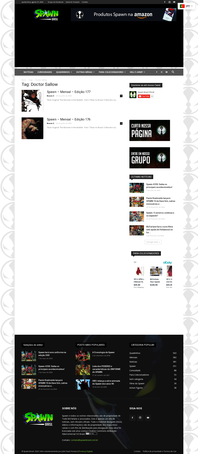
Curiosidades (44, 72)
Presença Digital (85, 451)
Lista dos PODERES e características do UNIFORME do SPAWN (106, 369)
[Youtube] (174, 2)
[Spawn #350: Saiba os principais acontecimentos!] (136, 188)
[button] (172, 72)
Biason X (50, 96)
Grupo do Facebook (55, 2)
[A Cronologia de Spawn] (83, 356)
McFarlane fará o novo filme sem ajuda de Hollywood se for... (159, 230)
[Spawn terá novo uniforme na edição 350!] (29, 356)
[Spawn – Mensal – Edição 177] (32, 101)
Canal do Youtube (72, 2)
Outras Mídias (84, 72)
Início (24, 80)
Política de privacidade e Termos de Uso (159, 451)
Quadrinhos (63, 72)
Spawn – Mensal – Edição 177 (68, 92)
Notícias (28, 72)
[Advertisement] (99, 47)
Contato (85, 2)
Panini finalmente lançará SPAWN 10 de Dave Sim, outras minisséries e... (160, 201)
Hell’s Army (136, 72)
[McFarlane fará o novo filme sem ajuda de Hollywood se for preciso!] (136, 230)
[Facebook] (164, 2)
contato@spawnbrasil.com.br (84, 440)
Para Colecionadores (111, 72)
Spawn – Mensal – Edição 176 (68, 119)
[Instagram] (169, 2)
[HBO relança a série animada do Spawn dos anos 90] (83, 384)
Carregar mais (152, 242)
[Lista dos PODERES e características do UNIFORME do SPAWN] (83, 370)
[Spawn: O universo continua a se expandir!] (136, 216)
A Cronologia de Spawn (103, 352)
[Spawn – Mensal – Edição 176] (32, 128)
